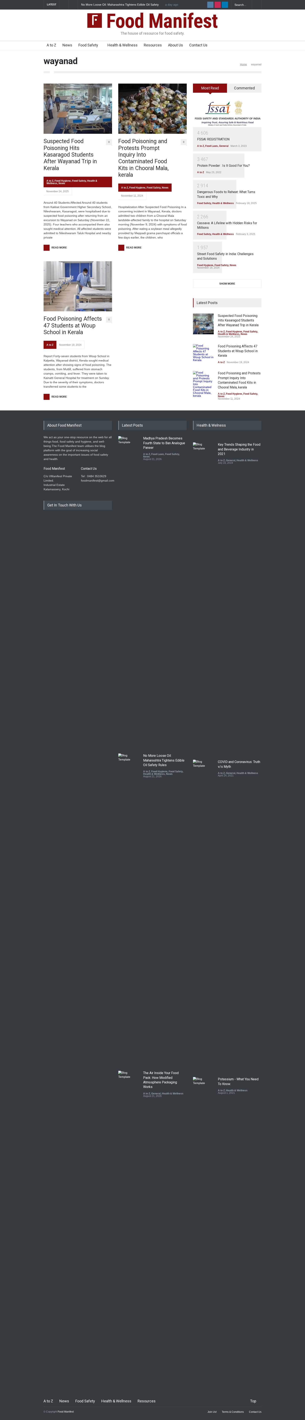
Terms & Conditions (233, 1411)
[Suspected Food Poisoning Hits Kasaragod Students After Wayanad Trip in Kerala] (78, 109)
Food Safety (88, 45)
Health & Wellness (122, 45)
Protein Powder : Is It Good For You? (223, 166)
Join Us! (212, 1411)
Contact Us (198, 45)
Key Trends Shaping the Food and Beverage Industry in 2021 (239, 449)
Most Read (210, 88)
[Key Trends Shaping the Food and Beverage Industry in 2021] (203, 597)
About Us (175, 45)
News (67, 45)
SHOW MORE (227, 283)
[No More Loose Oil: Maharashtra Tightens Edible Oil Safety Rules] (128, 909)
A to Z (51, 45)
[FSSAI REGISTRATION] (227, 113)
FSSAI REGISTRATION (213, 139)
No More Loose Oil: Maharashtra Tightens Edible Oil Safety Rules (163, 760)
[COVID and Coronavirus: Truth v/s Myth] (203, 915)
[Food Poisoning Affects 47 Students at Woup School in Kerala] (78, 286)
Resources (153, 45)
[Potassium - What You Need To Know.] (203, 1232)
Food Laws (211, 146)
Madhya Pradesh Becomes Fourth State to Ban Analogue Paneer (164, 443)
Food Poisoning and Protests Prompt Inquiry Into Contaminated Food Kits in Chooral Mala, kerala (143, 158)
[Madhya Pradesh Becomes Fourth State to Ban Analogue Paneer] (128, 591)
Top (253, 1401)
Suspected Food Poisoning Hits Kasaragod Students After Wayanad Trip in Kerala (70, 155)
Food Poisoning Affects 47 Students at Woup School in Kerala (73, 325)
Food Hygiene (63, 180)
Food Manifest (160, 21)
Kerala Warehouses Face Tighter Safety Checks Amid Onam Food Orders (120, 4)
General (223, 146)
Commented (244, 88)
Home (243, 64)
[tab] (210, 90)
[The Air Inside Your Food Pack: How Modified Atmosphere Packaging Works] (128, 1226)
